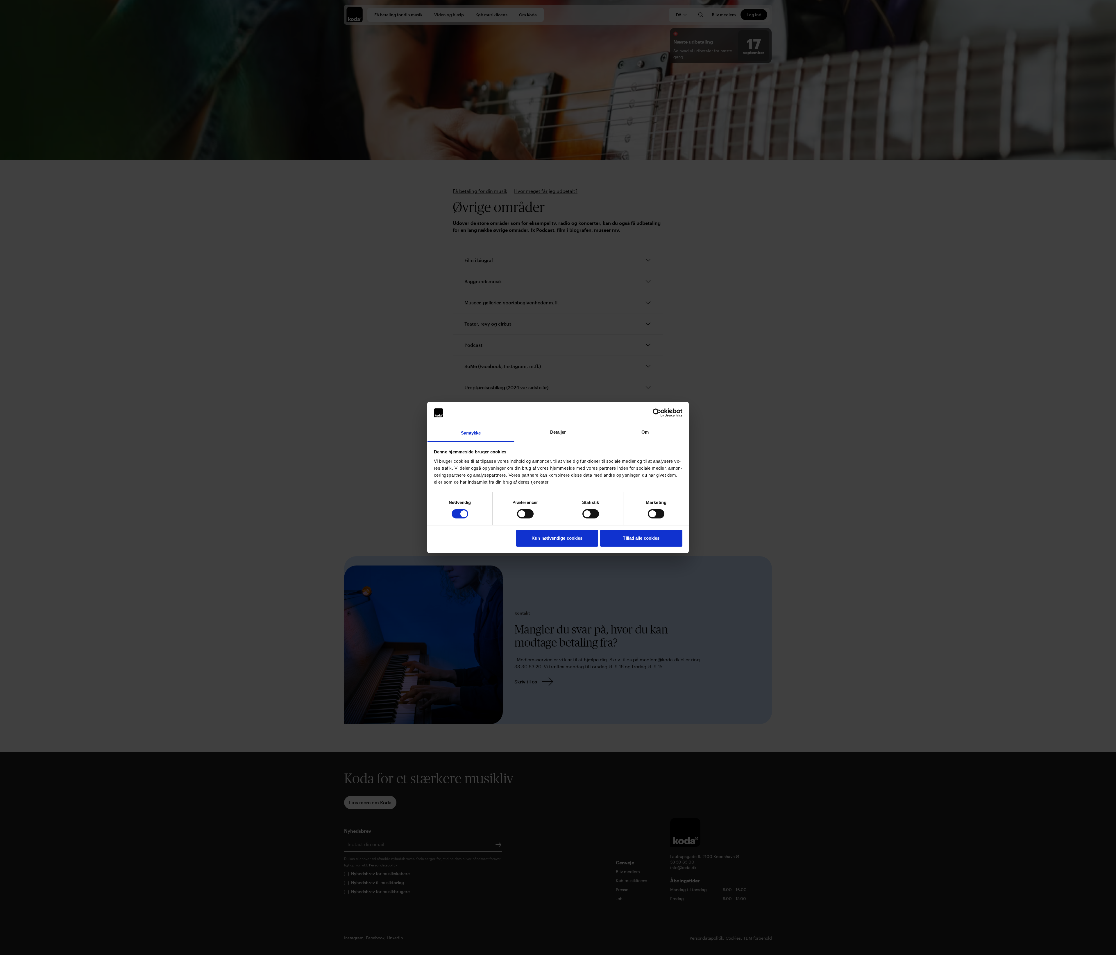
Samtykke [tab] (471, 432)
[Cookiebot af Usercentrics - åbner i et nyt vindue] (657, 412)
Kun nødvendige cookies (557, 538)
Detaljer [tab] (558, 432)
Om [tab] (645, 432)
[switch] (525, 513)
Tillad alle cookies (641, 538)
